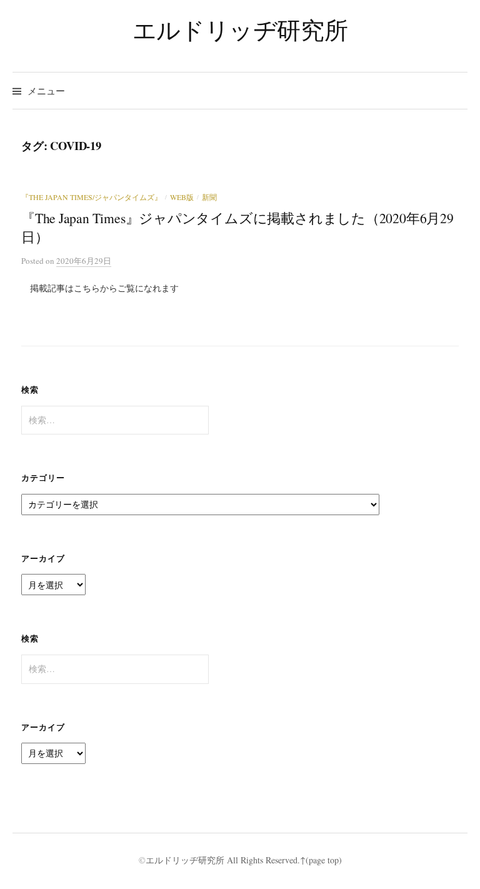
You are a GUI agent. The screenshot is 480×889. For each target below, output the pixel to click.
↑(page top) (321, 860)
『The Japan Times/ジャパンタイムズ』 (91, 197)
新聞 (209, 197)
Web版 (182, 197)
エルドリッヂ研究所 (240, 30)
